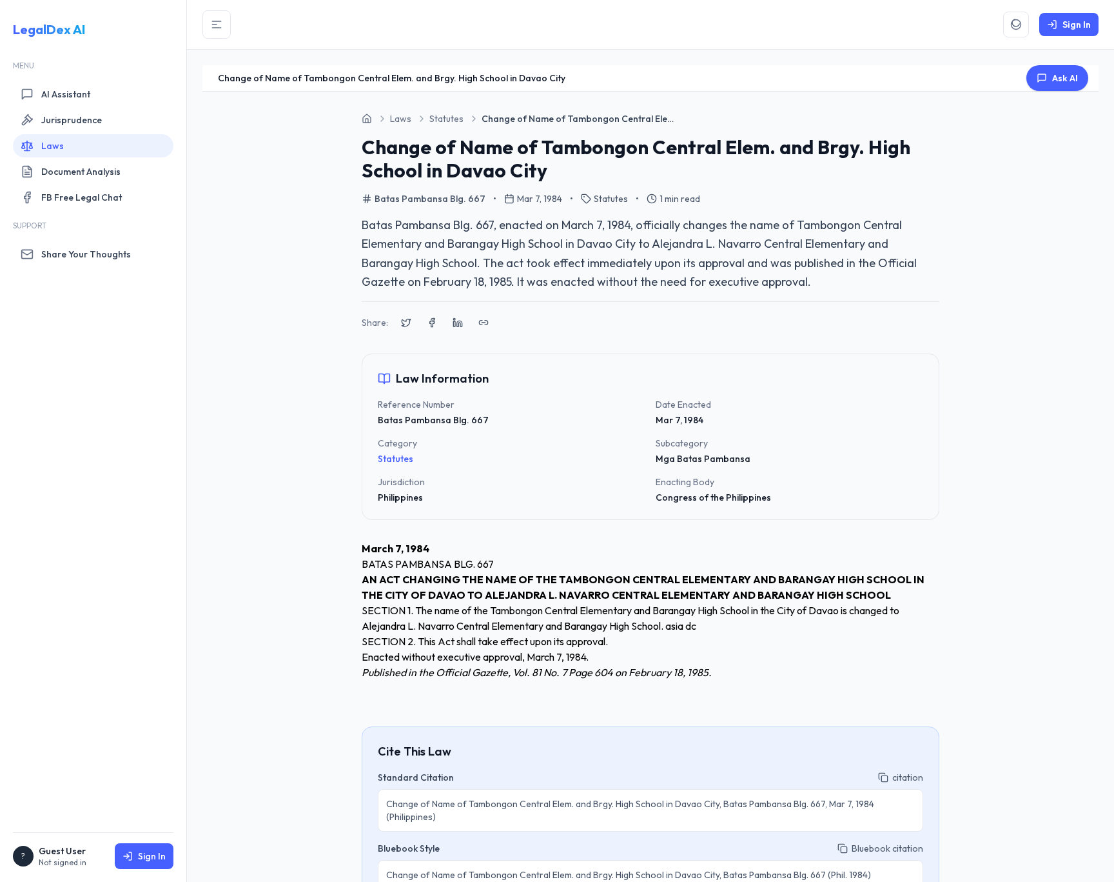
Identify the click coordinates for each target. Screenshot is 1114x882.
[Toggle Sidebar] (216, 24)
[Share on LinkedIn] (457, 322)
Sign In (152, 856)
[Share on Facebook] (432, 322)
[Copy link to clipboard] (483, 322)
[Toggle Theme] (1016, 24)
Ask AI (1065, 78)
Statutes (395, 459)
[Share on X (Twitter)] (406, 322)
